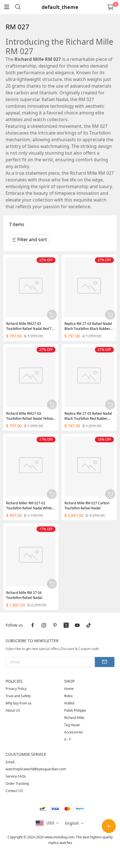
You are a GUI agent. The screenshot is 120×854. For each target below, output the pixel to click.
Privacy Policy (16, 688)
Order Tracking (17, 783)
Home (69, 688)
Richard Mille (74, 717)
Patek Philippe (75, 710)
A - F (67, 739)
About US (13, 710)
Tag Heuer (72, 725)
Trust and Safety (18, 696)
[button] (52, 823)
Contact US (14, 790)
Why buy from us (19, 703)
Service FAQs (16, 776)
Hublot (69, 703)
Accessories (73, 732)
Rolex (68, 696)
